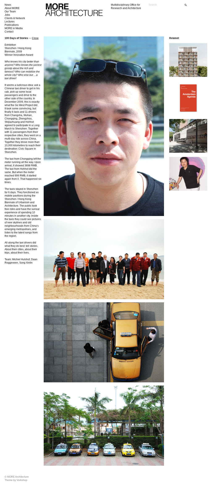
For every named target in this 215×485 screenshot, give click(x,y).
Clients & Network (15, 18)
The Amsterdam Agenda (182, 84)
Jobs (7, 14)
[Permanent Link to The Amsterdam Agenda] (188, 114)
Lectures (9, 21)
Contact (9, 31)
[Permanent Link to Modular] (188, 76)
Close (35, 38)
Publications (12, 24)
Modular (174, 46)
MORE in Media (14, 28)
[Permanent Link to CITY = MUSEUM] (188, 190)
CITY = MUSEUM (178, 160)
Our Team (10, 11)
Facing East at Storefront (182, 122)
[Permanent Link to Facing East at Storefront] (188, 152)
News (8, 4)
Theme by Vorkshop (16, 480)
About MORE (12, 8)
